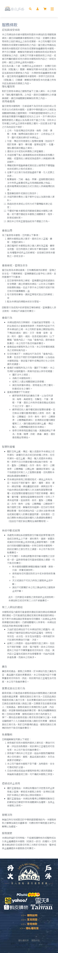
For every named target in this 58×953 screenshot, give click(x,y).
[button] (30, 8)
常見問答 (32, 919)
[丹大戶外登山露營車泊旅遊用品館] (14, 8)
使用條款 (32, 924)
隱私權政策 (32, 928)
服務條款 (35, 940)
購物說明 (32, 915)
